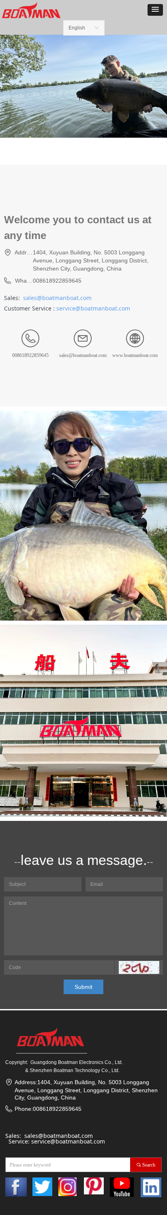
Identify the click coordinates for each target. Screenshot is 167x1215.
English (77, 28)
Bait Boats (35, 1015)
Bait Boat (12, 1015)
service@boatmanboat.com (93, 308)
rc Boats (58, 1015)
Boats (29, 1020)
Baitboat (11, 1020)
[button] (155, 10)
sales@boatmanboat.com (57, 298)
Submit (83, 987)
